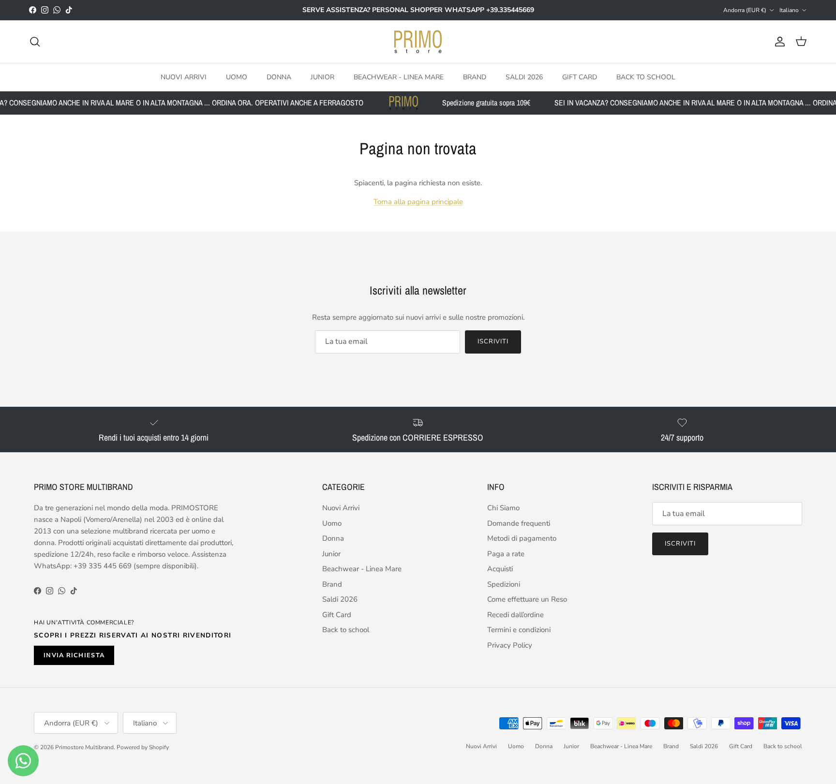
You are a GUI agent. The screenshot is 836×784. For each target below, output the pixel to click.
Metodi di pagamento (521, 538)
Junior (322, 76)
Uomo (236, 76)
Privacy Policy (509, 645)
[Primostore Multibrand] (418, 41)
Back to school (645, 76)
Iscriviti (493, 341)
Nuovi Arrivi (184, 76)
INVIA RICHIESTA (74, 655)
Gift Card (579, 76)
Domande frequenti (518, 523)
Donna (279, 76)
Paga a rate (505, 554)
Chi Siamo (503, 508)
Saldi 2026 (524, 76)
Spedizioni (503, 584)
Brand (474, 76)
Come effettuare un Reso (527, 599)
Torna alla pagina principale (418, 202)
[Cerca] (35, 41)
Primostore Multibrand (84, 747)
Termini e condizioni (519, 630)
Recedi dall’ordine (515, 615)
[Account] (778, 41)
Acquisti (500, 569)
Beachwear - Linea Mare (399, 76)
